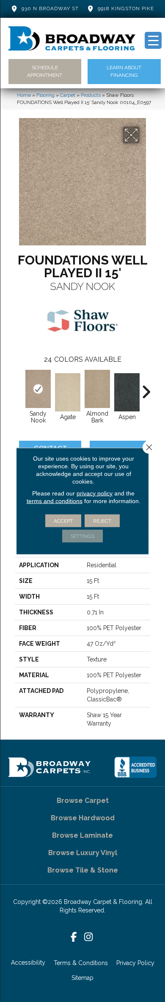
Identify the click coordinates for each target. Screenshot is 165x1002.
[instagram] (88, 937)
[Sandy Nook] (38, 389)
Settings (82, 536)
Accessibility (28, 962)
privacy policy (95, 493)
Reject (102, 521)
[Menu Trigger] (153, 40)
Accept (63, 521)
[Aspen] (127, 392)
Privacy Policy (135, 963)
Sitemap (83, 977)
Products (91, 95)
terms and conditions (54, 501)
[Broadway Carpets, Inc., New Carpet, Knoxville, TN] (135, 767)
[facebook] (74, 937)
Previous (19, 387)
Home (24, 95)
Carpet (67, 95)
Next (146, 387)
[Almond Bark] (97, 389)
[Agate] (67, 392)
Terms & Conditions (81, 963)
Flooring (45, 95)
